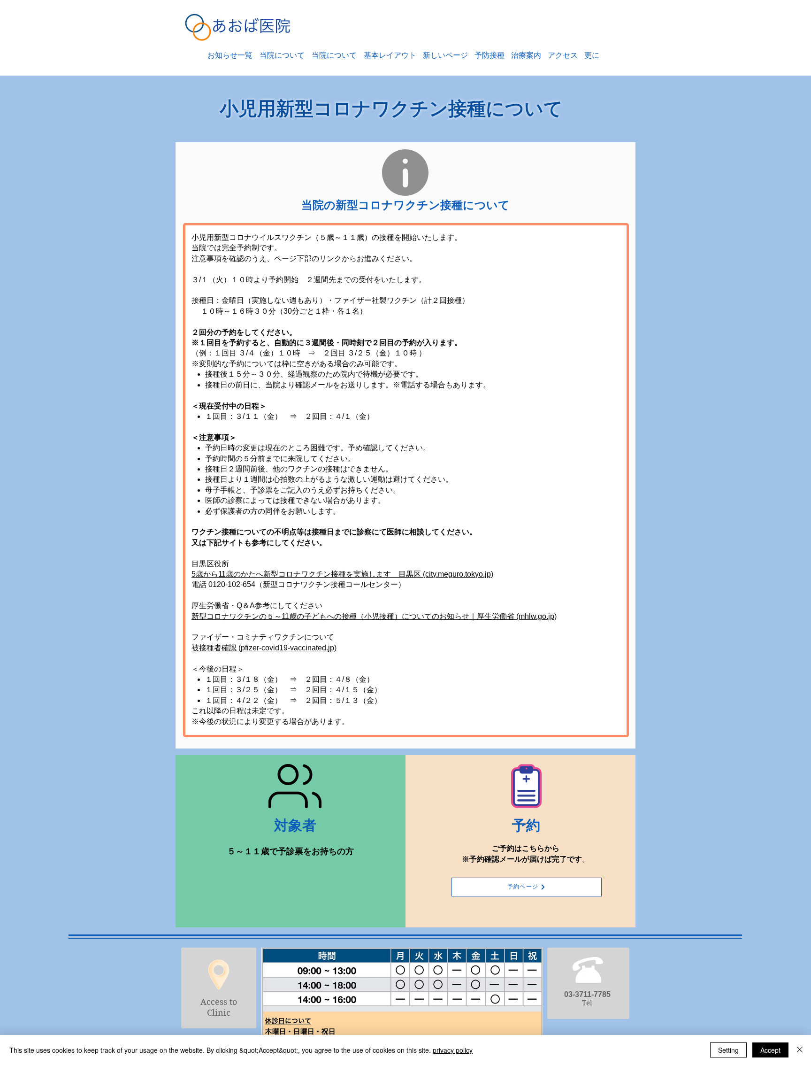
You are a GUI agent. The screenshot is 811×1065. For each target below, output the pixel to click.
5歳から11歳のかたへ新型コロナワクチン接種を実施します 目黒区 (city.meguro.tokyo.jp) (342, 574)
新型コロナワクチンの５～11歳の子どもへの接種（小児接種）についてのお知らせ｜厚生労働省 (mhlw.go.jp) (374, 616)
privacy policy (453, 1050)
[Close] (799, 1049)
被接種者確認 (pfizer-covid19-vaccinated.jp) (264, 648)
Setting (728, 1050)
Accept (770, 1050)
